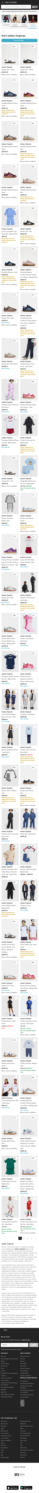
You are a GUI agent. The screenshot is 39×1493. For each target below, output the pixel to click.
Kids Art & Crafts (25, 1435)
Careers (3, 1371)
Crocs (2, 1450)
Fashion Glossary (25, 1368)
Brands (3, 1361)
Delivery (22, 1358)
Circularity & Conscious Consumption (27, 1391)
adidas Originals (33, 25)
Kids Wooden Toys (25, 1421)
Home (3, 31)
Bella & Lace (4, 1431)
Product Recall (24, 1373)
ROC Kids (3, 1445)
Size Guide (23, 1363)
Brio (2, 1455)
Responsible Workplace (27, 1383)
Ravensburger (5, 1457)
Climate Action (24, 1397)
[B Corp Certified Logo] (29, 1403)
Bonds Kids (4, 1421)
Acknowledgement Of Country (9, 1358)
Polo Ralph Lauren (6, 1435)
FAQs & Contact (25, 1356)
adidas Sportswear (24, 25)
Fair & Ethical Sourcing (26, 1394)
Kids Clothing (4, 1433)
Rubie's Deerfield (6, 1440)
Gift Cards (23, 1366)
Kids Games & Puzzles (26, 1450)
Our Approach (24, 1381)
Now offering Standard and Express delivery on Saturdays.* (19, 11)
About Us (3, 1356)
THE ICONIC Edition (6, 1397)
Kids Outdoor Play (25, 1433)
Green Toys (23, 1440)
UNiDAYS (3, 1389)
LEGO (2, 1428)
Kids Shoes (23, 1447)
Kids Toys (23, 1452)
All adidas (6, 25)
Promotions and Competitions (9, 1373)
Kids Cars (23, 1431)
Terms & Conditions (6, 1378)
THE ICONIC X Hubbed (7, 1394)
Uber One (3, 1392)
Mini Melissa (4, 1447)
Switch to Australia (25, 1375)
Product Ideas (24, 1371)
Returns (22, 1361)
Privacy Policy (5, 1380)
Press (2, 1368)
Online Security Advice (7, 1387)
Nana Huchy (4, 1423)
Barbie (2, 1443)
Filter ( (19, 40)
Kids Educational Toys (26, 1426)
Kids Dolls (23, 1423)
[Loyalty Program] (35, 7)
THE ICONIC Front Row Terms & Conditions (9, 1384)
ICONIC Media (5, 1363)
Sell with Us (4, 1366)
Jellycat (22, 1457)
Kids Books (23, 1438)
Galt (2, 1452)
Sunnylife (3, 1426)
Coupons (3, 1375)
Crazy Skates (4, 1438)
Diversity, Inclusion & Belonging (26, 1387)
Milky (21, 1428)
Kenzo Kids (23, 1455)
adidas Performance (15, 25)
